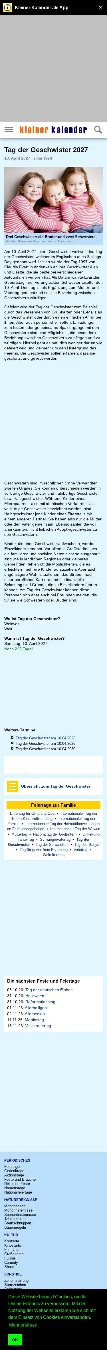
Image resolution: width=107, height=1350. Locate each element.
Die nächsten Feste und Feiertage (43, 981)
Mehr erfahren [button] (23, 1325)
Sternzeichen (15, 1285)
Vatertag (80, 850)
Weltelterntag (53, 855)
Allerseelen (35, 1013)
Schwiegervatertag (55, 839)
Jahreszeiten (14, 1219)
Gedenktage (14, 1171)
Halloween (34, 995)
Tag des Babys (86, 844)
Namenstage (14, 1188)
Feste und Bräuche (20, 1179)
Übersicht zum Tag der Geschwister (55, 786)
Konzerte (11, 1241)
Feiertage (12, 1166)
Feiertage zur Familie (53, 805)
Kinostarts (12, 1245)
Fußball (10, 1258)
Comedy (11, 1262)
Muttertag (19, 834)
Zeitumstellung (16, 1280)
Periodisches (17, 1160)
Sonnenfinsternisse (20, 1214)
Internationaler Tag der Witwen (75, 829)
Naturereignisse (20, 1200)
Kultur (11, 1235)
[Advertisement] (53, 69)
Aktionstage (14, 1175)
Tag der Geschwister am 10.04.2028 (45, 738)
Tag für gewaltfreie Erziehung (44, 850)
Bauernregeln (15, 1227)
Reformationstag (40, 1001)
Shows (9, 1267)
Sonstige (13, 1274)
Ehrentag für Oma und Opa (32, 813)
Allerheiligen (36, 1007)
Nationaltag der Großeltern (54, 834)
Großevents (14, 1254)
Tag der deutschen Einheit (48, 989)
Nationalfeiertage (18, 1192)
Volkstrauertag (38, 1025)
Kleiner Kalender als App (41, 7)
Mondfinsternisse (18, 1210)
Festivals (11, 1250)
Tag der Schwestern (52, 844)
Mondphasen (14, 1206)
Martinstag (34, 1019)
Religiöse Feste (17, 1184)
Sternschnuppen (17, 1223)
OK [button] (15, 1339)
